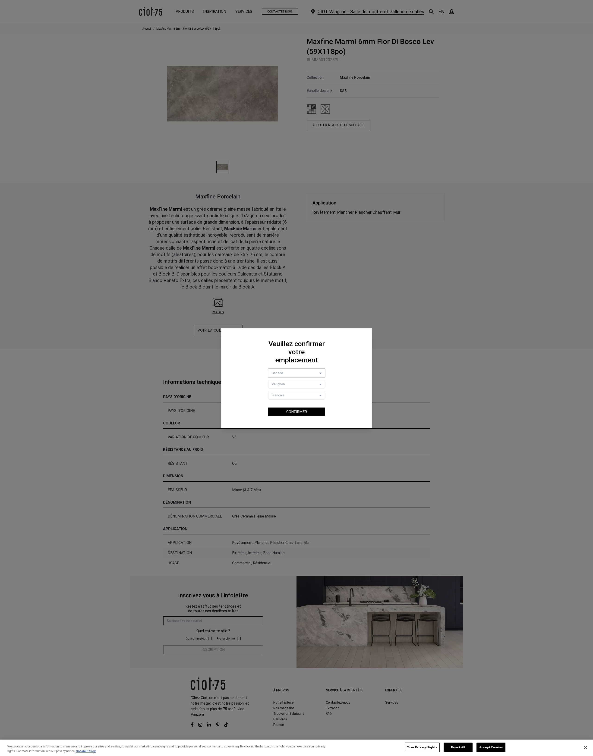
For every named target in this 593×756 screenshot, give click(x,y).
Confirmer (296, 412)
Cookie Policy (86, 751)
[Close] (585, 747)
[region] (296, 748)
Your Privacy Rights (422, 747)
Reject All (458, 747)
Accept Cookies (491, 747)
